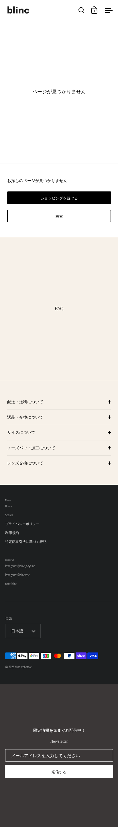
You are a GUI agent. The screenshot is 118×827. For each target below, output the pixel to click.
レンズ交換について (25, 463)
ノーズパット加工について (31, 447)
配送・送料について (25, 401)
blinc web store (23, 666)
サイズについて (21, 432)
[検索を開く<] (81, 10)
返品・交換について (25, 417)
